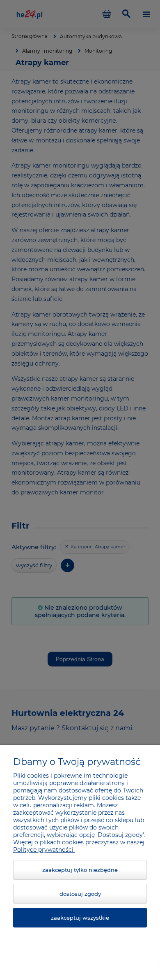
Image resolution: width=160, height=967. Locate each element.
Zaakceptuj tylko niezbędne (80, 870)
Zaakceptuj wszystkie (80, 917)
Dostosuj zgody (80, 893)
